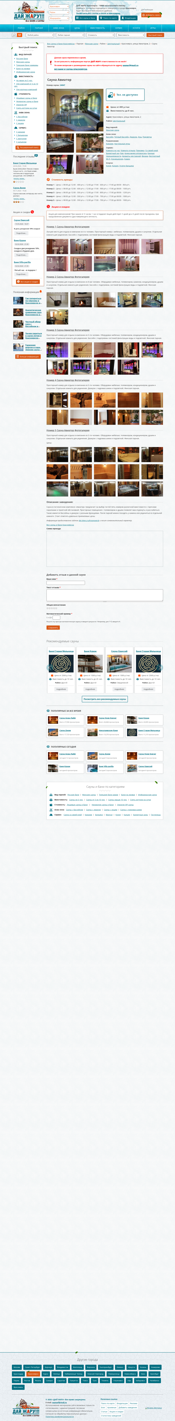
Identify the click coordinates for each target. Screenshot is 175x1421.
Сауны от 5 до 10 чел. (95, 799)
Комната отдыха (128, 150)
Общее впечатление (56, 605)
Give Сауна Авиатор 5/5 (56, 608)
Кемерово (155, 1367)
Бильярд (99, 814)
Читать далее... (19, 178)
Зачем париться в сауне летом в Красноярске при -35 (33, 337)
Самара (49, 1380)
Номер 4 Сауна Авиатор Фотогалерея (68, 380)
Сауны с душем (110, 809)
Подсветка (147, 137)
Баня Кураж (20, 240)
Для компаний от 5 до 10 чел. (26, 85)
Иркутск (131, 1367)
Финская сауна (91, 43)
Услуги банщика (126, 166)
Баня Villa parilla (22, 262)
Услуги (136, 28)
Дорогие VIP (21, 104)
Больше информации (29, 356)
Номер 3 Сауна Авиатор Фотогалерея (68, 330)
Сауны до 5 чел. (76, 799)
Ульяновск (118, 1380)
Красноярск (33, 1374)
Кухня (108, 166)
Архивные (111, 1407)
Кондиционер (117, 159)
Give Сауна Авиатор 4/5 (54, 608)
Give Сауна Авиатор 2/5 (50, 608)
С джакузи (20, 120)
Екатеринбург (106, 1367)
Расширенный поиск (29, 147)
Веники (145, 156)
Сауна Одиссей (21, 220)
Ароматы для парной (131, 156)
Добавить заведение (128, 1407)
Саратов (61, 1380)
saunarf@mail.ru (130, 65)
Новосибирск (130, 1374)
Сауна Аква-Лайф (67, 718)
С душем (20, 123)
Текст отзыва (54, 588)
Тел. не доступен (127, 94)
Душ (140, 137)
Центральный (113, 43)
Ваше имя (52, 579)
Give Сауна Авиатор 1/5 (48, 608)
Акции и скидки (116, 1411)
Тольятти (74, 1380)
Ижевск (120, 1367)
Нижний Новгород (95, 1374)
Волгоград (77, 1367)
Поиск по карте (110, 18)
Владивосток (62, 1367)
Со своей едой (151, 150)
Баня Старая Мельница (25, 163)
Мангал (109, 814)
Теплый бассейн (121, 137)
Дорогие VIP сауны (125, 804)
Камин (127, 159)
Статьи (104, 1411)
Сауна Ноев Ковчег (108, 718)
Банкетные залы (140, 814)
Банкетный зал (112, 153)
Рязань (38, 1380)
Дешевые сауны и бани (26, 98)
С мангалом (21, 138)
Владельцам (130, 18)
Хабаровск (140, 1380)
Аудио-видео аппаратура (136, 153)
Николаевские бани (108, 730)
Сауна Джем (19, 187)
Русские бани (22, 58)
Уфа (129, 1380)
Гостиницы (156, 814)
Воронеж (91, 1367)
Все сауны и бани (87, 18)
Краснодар (18, 1374)
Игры (153, 28)
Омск (143, 1374)
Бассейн (109, 137)
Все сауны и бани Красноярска (61, 43)
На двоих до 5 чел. (24, 80)
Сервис (118, 28)
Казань (143, 1367)
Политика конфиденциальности (60, 1416)
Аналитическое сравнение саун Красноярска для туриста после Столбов (34, 314)
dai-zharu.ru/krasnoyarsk (89, 520)
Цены (77, 28)
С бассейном (21, 116)
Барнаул (48, 1367)
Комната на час (113, 150)
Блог (103, 1407)
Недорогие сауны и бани (27, 101)
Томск (85, 1380)
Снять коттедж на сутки (26, 108)
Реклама (133, 1403)
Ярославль (18, 1387)
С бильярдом (22, 135)
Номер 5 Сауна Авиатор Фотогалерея (68, 430)
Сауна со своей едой (73, 814)
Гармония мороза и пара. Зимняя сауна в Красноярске (33, 348)
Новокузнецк (114, 1374)
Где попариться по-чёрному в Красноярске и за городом (33, 302)
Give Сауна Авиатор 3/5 (52, 608)
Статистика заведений (111, 1415)
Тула (95, 1380)
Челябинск (154, 1380)
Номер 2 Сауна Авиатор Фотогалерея (68, 276)
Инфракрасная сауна (25, 72)
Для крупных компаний (26, 89)
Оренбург (154, 1374)
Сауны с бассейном (74, 809)
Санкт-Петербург (32, 1367)
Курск (45, 1374)
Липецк (56, 1374)
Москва (17, 1367)
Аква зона (58, 28)
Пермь (16, 1380)
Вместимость (97, 28)
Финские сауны (23, 62)
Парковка (140, 150)
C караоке (20, 132)
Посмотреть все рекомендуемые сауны (105, 699)
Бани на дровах (23, 68)
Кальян (115, 166)
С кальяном (21, 142)
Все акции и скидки (29, 281)
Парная (39, 28)
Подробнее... (21, 233)
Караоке (109, 143)
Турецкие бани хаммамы (27, 65)
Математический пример (59, 614)
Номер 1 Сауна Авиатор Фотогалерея (68, 226)
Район (21, 28)
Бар (122, 153)
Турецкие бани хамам (108, 794)
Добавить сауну (153, 15)
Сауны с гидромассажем (131, 809)
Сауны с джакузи (93, 809)
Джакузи (133, 137)
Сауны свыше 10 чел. (117, 799)
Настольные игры (122, 143)
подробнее (61, 689)
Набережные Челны (74, 1374)
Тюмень (105, 1380)
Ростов (27, 1380)
